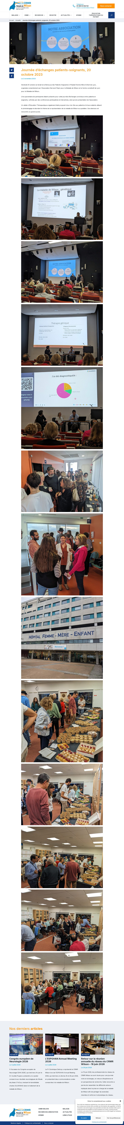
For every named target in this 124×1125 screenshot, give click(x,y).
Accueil (11, 20)
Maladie (15, 15)
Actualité (18, 20)
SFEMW (78, 15)
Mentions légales (16, 1123)
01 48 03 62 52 (83, 6)
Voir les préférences (113, 1118)
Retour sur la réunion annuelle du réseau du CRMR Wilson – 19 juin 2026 (97, 1061)
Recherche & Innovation (48, 1112)
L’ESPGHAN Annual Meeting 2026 (61, 1060)
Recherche (39, 15)
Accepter (84, 1118)
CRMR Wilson (43, 1109)
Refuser (98, 1118)
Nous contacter (106, 6)
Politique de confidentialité (99, 1122)
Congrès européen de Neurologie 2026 (21, 1060)
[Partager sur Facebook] (11, 76)
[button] (120, 1101)
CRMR (26, 15)
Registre (52, 15)
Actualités (65, 15)
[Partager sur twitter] (11, 70)
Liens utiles (67, 1115)
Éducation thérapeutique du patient (96, 15)
